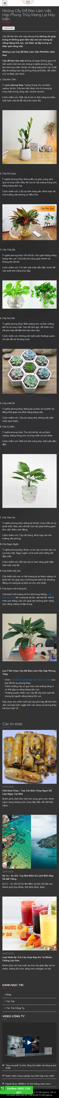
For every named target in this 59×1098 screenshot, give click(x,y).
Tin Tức (10, 1001)
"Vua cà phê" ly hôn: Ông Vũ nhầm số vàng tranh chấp (31, 1066)
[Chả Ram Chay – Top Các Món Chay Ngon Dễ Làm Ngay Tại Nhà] (29, 757)
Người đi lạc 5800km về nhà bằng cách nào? (28, 1083)
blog (8, 994)
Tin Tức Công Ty (15, 1008)
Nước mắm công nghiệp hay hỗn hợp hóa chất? (30, 1075)
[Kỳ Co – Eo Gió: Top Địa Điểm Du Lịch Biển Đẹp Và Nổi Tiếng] (29, 842)
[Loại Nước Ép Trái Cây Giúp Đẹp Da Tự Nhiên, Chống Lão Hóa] (29, 923)
